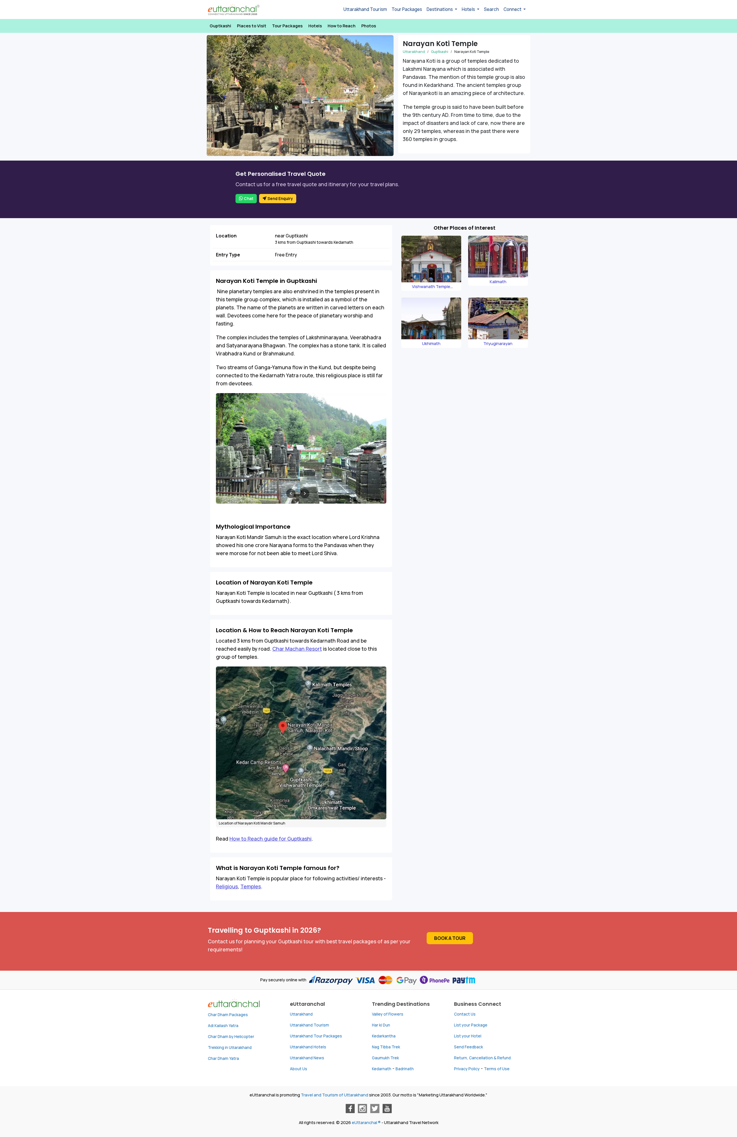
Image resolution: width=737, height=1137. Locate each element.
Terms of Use (497, 1068)
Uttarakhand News (307, 1057)
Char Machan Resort (297, 648)
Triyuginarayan (497, 343)
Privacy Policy (467, 1068)
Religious (227, 886)
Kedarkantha (384, 1036)
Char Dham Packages (228, 1014)
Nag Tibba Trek (386, 1047)
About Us (298, 1068)
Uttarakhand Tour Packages (316, 1036)
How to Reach (342, 25)
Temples (250, 886)
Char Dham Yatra (223, 1058)
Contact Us (465, 1014)
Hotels (315, 25)
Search (491, 9)
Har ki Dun (381, 1025)
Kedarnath (381, 1068)
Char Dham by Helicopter (231, 1036)
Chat (248, 198)
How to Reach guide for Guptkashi (270, 838)
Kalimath (498, 281)
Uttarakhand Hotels (308, 1047)
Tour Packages (407, 9)
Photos (368, 25)
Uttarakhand (414, 51)
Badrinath (405, 1068)
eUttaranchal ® (366, 1122)
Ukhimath (431, 343)
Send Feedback (468, 1047)
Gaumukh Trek (385, 1057)
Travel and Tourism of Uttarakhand (334, 1095)
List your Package (470, 1025)
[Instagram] (362, 1108)
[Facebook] (350, 1108)
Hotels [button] (469, 9)
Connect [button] (513, 9)
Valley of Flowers (387, 1014)
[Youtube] (387, 1108)
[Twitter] (374, 1108)
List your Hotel (467, 1036)
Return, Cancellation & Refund (482, 1057)
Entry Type (228, 255)
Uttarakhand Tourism (365, 9)
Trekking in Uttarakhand (230, 1047)
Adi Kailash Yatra (223, 1025)
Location (226, 236)
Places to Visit (251, 25)
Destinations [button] (440, 9)
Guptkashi (220, 25)
